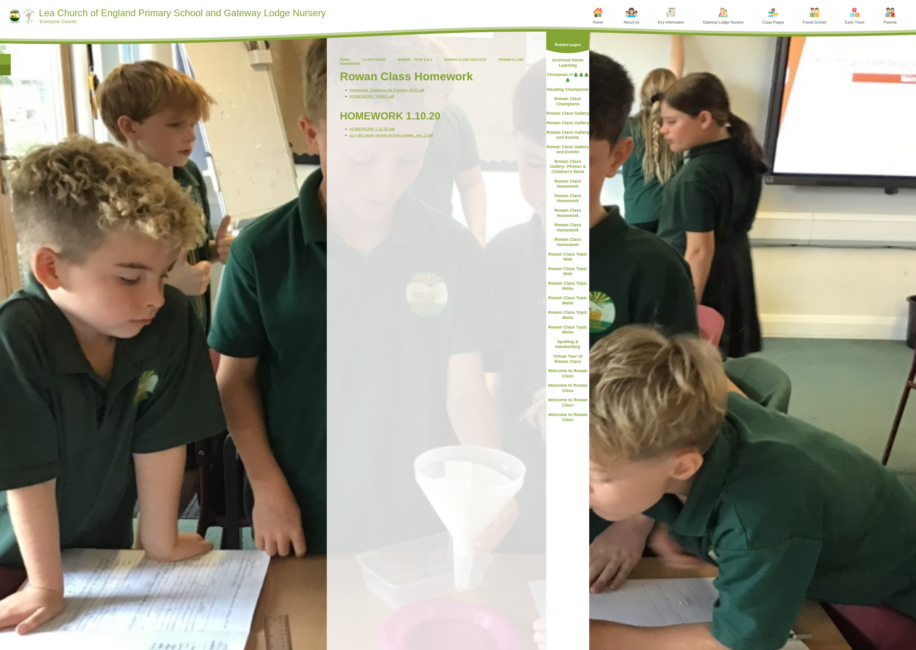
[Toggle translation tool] (5, 70)
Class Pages (374, 60)
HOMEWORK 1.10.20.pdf (372, 129)
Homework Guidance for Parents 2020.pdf (386, 90)
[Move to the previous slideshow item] (906, 76)
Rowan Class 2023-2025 (465, 60)
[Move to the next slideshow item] (906, 89)
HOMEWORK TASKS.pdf (371, 96)
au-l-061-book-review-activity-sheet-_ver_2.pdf (391, 135)
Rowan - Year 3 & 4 (415, 60)
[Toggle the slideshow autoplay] (906, 63)
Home (345, 60)
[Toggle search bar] (5, 59)
